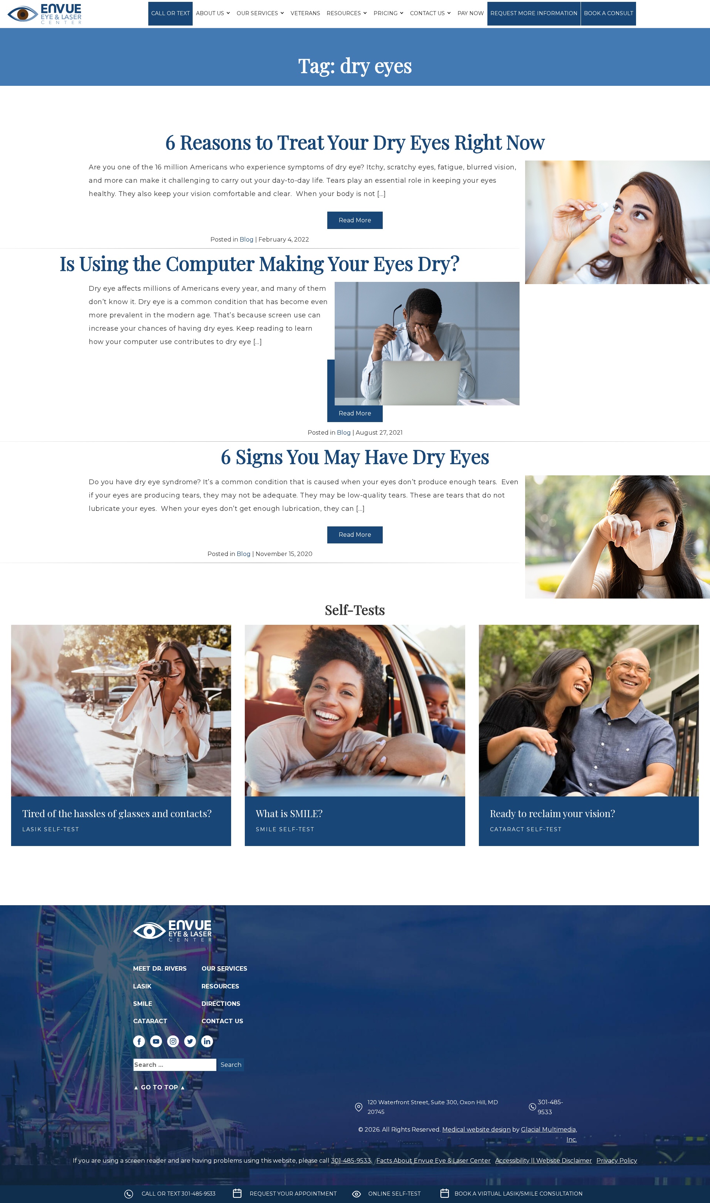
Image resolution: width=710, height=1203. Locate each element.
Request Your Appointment (293, 1193)
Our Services (257, 13)
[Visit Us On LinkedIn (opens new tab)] (207, 1041)
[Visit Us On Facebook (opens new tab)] (139, 1041)
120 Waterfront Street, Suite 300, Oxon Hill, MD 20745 (433, 1107)
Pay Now (470, 13)
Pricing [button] (385, 13)
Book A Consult (608, 13)
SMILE (142, 1003)
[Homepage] (44, 14)
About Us (210, 13)
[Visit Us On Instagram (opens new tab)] (173, 1041)
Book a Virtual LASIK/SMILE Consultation (518, 1193)
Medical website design (476, 1129)
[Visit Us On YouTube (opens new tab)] (156, 1041)
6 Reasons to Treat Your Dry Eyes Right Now (355, 141)
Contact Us (427, 13)
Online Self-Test (394, 1193)
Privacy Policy (616, 1160)
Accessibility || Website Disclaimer (543, 1160)
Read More (355, 220)
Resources (344, 13)
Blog (247, 239)
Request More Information (534, 13)
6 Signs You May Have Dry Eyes (355, 456)
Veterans (305, 13)
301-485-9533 (550, 1107)
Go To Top (159, 1087)
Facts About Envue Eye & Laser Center (433, 1160)
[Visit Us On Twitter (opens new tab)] (190, 1041)
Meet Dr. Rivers (160, 968)
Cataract (150, 1021)
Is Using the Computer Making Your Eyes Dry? (260, 263)
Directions (221, 1003)
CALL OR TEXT (170, 13)
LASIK (142, 986)
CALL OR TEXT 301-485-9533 (179, 1193)
